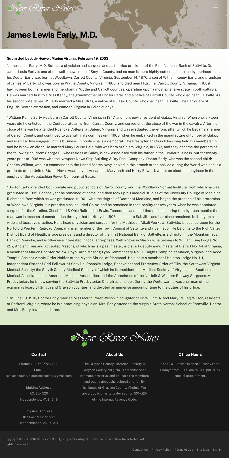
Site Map (203, 449)
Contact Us (140, 449)
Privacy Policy (161, 449)
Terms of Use (184, 449)
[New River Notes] (40, 7)
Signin (217, 449)
